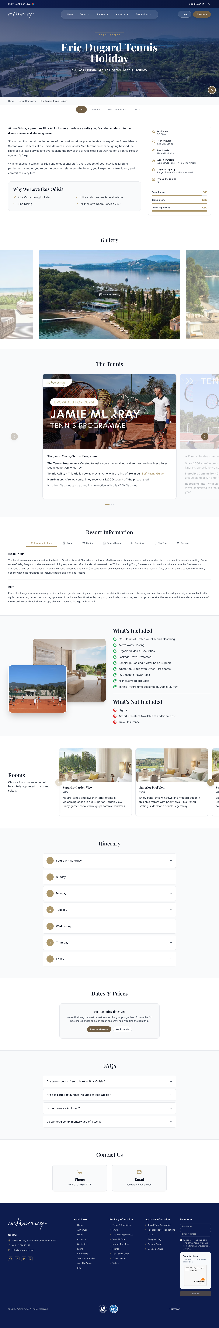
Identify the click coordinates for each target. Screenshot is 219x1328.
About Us (120, 14)
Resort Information (117, 109)
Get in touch (122, 1029)
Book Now (202, 14)
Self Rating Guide (153, 473)
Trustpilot (174, 1308)
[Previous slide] (14, 436)
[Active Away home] (21, 14)
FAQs (137, 109)
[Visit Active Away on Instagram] (17, 1258)
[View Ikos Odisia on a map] (211, 90)
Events (83, 14)
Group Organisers (27, 101)
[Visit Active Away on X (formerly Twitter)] (23, 1258)
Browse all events (99, 1029)
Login (185, 14)
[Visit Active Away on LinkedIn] (30, 1258)
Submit (195, 1293)
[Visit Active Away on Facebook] (10, 1258)
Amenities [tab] (140, 543)
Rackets (101, 14)
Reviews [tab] (185, 543)
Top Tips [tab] (162, 543)
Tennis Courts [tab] (114, 543)
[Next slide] (204, 436)
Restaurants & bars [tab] (43, 543)
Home (70, 14)
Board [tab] (70, 543)
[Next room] (210, 782)
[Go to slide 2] (111, 504)
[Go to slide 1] (107, 504)
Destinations (142, 14)
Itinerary (95, 109)
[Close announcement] (209, 4)
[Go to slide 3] (113, 504)
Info (81, 109)
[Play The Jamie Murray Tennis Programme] (109, 411)
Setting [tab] (89, 543)
